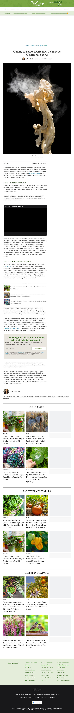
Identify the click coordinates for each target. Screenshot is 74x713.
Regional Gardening (27, 9)
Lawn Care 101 (61, 672)
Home (27, 45)
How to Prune (60, 670)
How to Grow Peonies (46, 677)
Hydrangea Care (45, 664)
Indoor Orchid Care (46, 670)
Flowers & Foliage (41, 9)
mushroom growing (34, 173)
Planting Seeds (61, 667)
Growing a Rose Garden (47, 672)
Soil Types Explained (62, 675)
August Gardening (12, 9)
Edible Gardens (35, 45)
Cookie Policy (23, 697)
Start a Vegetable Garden (63, 680)
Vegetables (44, 45)
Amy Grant (30, 58)
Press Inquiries (29, 675)
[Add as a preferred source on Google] (37, 702)
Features (50, 58)
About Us (27, 664)
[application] (25, 220)
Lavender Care (45, 675)
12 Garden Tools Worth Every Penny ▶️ (59, 13)
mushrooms (7, 266)
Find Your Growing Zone (63, 664)
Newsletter (44, 163)
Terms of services (21, 352)
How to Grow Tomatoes (47, 667)
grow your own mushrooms (11, 328)
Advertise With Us (29, 672)
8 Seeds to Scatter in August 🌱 (20, 13)
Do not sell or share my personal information (41, 697)
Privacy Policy (55, 694)
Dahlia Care (44, 680)
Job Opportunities (29, 677)
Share (7, 163)
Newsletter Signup (30, 670)
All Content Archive (30, 680)
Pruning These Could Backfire (38, 13)
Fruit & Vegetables (55, 9)
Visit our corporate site (57, 708)
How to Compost (61, 677)
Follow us (37, 163)
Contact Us (28, 667)
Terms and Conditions (43, 694)
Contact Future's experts (28, 694)
